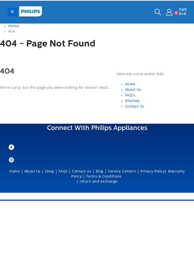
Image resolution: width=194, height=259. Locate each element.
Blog (100, 171)
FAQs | (65, 171)
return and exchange (99, 181)
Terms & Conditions (104, 176)
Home (130, 84)
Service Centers (122, 171)
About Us (133, 90)
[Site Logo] (30, 12)
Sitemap (132, 101)
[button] (12, 12)
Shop (49, 171)
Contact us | (83, 171)
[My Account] (169, 12)
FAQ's (130, 95)
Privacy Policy (152, 171)
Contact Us (134, 107)
